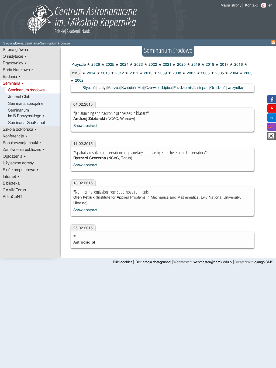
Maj (140, 88)
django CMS (263, 262)
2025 (109, 65)
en (270, 5)
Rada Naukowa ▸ (18, 70)
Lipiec (167, 88)
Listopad (201, 88)
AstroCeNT (12, 197)
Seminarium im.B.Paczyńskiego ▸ (26, 113)
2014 (90, 73)
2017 (224, 65)
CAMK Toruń (14, 190)
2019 (195, 65)
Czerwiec (152, 88)
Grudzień (218, 88)
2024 (124, 65)
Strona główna (13, 43)
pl (263, 5)
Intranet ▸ (11, 177)
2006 (205, 73)
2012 (119, 73)
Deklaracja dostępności (153, 262)
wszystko (235, 88)
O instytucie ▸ (15, 56)
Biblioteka (11, 183)
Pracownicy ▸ (15, 63)
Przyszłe (78, 65)
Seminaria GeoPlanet (26, 123)
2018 (209, 65)
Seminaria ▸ (13, 83)
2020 (181, 65)
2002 (79, 80)
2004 (233, 73)
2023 (138, 65)
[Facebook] (271, 101)
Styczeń (89, 88)
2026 (95, 65)
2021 (166, 65)
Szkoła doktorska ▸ (20, 129)
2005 (219, 73)
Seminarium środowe (26, 90)
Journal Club (19, 97)
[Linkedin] (271, 119)
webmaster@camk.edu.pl (213, 262)
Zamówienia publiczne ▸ (24, 150)
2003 (248, 73)
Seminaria (32, 43)
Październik (183, 88)
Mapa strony (231, 5)
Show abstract (85, 126)
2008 (176, 73)
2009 (162, 73)
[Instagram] (271, 128)
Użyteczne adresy (18, 163)
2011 (133, 73)
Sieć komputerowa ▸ (21, 170)
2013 (105, 73)
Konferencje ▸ (15, 136)
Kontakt (251, 5)
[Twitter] (271, 137)
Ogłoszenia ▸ (14, 156)
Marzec (113, 88)
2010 (148, 73)
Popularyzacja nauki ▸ (22, 143)
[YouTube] (272, 110)
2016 (238, 65)
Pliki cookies (122, 262)
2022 (152, 65)
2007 (190, 73)
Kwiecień (128, 88)
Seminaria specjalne (25, 104)
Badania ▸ (12, 77)
